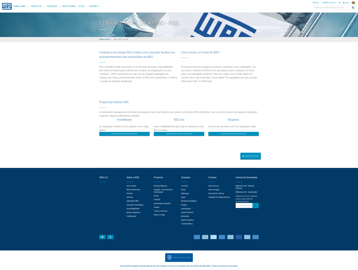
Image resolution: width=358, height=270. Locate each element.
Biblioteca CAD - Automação (246, 192)
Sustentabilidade (133, 209)
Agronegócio (186, 209)
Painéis (156, 207)
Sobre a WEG (19, 6)
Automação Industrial (162, 203)
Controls (157, 200)
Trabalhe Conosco (329, 3)
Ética (81, 6)
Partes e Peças (159, 215)
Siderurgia (185, 193)
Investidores (69, 6)
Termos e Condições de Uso (180, 266)
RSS (196, 266)
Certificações (131, 216)
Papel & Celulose (187, 220)
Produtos (36, 6)
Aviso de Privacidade (129, 266)
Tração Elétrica (187, 224)
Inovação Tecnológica (135, 205)
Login (346, 3)
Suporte (94, 6)
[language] (354, 2)
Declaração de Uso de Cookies (153, 266)
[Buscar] (353, 7)
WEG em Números (133, 190)
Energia (184, 205)
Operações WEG (133, 201)
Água (183, 197)
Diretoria (130, 197)
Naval (183, 190)
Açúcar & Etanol (187, 212)
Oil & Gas (184, 186)
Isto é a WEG (131, 186)
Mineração (185, 216)
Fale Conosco (213, 186)
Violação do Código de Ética (219, 197)
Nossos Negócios (133, 212)
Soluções (52, 6)
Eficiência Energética (189, 201)
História (130, 193)
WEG (6, 6)
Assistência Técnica (216, 193)
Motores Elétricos (160, 186)
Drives (156, 196)
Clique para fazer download (124, 134)
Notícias (316, 3)
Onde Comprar (213, 190)
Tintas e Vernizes (160, 211)
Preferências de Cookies (181, 257)
